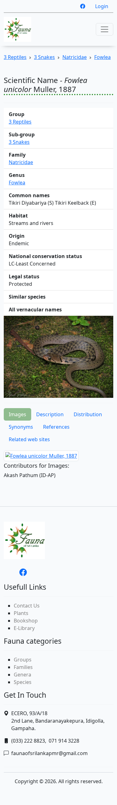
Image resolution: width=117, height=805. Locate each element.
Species (23, 682)
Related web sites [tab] (29, 439)
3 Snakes (44, 57)
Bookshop (26, 620)
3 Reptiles (15, 57)
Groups (23, 659)
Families (23, 667)
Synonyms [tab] (21, 426)
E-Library (24, 628)
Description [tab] (50, 414)
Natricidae (74, 57)
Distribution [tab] (88, 414)
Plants (21, 613)
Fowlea (102, 57)
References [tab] (56, 426)
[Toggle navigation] (104, 29)
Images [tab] (17, 414)
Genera (22, 674)
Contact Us (27, 605)
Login (101, 6)
